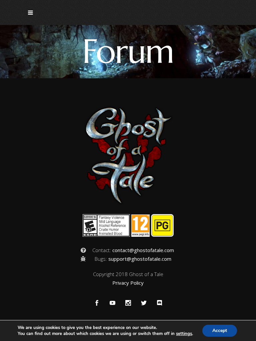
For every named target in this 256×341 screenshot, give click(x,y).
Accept (219, 330)
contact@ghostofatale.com (143, 250)
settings (184, 334)
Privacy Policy (128, 282)
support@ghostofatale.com (139, 258)
